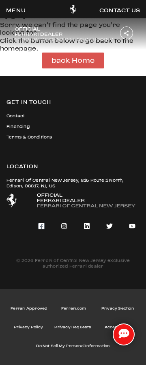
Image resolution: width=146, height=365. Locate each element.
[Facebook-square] (41, 226)
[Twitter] (109, 226)
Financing (18, 126)
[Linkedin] (87, 226)
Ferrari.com (73, 308)
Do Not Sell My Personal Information (73, 345)
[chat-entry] (124, 334)
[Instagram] (64, 226)
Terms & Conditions (29, 137)
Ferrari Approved (29, 308)
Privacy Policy (28, 327)
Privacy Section (117, 308)
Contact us (119, 10)
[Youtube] (132, 226)
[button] (16, 10)
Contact (15, 116)
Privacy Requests (72, 327)
